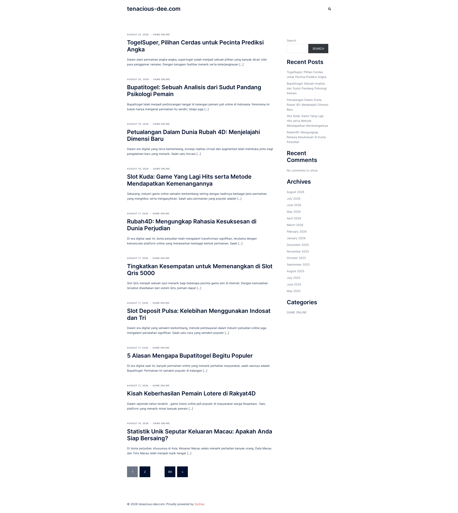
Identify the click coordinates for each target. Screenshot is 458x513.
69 (170, 472)
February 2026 (297, 231)
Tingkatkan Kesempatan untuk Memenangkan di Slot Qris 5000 (199, 269)
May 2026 (294, 211)
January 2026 (296, 238)
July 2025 (293, 278)
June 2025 (294, 284)
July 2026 (293, 198)
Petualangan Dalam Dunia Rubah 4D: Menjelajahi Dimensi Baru (193, 135)
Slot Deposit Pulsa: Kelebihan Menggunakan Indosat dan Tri (199, 314)
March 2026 (295, 225)
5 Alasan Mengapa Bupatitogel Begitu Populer (190, 355)
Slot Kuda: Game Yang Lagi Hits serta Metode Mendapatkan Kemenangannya (189, 180)
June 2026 (294, 205)
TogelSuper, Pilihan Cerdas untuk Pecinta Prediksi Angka (195, 46)
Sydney (200, 504)
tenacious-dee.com (154, 8)
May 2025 (294, 291)
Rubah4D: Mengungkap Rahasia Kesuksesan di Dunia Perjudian (191, 225)
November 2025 (298, 251)
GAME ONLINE (161, 34)
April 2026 (294, 218)
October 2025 (296, 258)
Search (291, 40)
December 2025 (298, 245)
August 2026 (295, 192)
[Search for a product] (329, 9)
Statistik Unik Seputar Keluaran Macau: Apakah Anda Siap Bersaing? (199, 435)
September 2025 (298, 264)
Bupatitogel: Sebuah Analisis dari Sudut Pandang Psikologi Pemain (194, 90)
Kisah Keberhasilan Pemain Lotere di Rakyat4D (191, 393)
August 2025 (295, 271)
